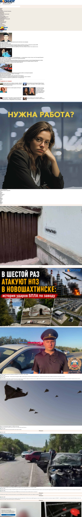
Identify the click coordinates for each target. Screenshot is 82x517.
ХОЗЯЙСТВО (2, 24)
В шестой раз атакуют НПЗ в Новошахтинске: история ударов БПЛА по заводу (12, 326)
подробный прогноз (3, 190)
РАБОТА (6, 27)
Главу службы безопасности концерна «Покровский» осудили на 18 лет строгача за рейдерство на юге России (17, 489)
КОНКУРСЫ (2, 13)
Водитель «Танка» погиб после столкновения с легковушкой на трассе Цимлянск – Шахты (14, 374)
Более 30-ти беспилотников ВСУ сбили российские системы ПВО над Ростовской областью (14, 427)
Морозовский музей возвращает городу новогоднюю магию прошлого (12, 75)
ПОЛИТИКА (2, 20)
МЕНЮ (1, 8)
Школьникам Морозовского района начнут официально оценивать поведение (31, 494)
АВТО (1, 9)
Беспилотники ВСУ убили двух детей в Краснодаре (8, 491)
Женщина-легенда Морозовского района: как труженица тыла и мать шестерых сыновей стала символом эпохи (19, 46)
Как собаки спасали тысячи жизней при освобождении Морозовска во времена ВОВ (14, 45)
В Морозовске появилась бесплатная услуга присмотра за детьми (10, 494)
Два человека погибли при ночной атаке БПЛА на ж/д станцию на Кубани (11, 429)
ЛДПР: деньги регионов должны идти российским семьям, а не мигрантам (27, 491)
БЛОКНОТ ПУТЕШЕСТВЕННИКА (5, 11)
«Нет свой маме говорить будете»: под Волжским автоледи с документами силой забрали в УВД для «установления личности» (19, 378)
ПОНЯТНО (8, 514)
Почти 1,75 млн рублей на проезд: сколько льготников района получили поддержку (35, 326)
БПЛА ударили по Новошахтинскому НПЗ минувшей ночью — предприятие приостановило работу (36, 376)
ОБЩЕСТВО (2, 19)
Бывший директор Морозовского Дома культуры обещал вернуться (11, 62)
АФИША (1, 10)
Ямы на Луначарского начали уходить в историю (58, 376)
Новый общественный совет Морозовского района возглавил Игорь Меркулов (50, 378)
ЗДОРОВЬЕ (2, 12)
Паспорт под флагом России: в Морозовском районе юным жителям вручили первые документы (68, 489)
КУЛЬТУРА (2, 15)
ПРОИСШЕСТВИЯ (3, 21)
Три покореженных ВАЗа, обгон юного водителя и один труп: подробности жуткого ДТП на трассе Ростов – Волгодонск (18, 487)
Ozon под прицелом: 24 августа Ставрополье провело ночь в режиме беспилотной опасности (14, 433)
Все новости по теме (3, 43)
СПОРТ (1, 23)
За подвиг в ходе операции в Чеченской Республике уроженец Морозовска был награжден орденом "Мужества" (19, 61)
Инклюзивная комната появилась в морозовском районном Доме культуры (43, 489)
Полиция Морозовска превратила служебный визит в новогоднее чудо (12, 77)
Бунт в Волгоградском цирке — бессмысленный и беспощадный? (10, 376)
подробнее (8, 190)
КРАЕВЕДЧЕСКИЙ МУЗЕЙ (4, 14)
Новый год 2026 (2, 63)
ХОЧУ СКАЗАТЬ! (3, 25)
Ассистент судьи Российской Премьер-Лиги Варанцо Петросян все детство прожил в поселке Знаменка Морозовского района (21, 60)
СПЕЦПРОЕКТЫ (3, 22)
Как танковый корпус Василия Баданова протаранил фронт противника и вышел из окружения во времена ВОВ (19, 44)
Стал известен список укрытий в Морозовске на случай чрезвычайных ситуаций (11, 265)
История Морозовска (3, 32)
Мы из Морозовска (3, 47)
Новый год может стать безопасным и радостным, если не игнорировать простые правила (15, 76)
